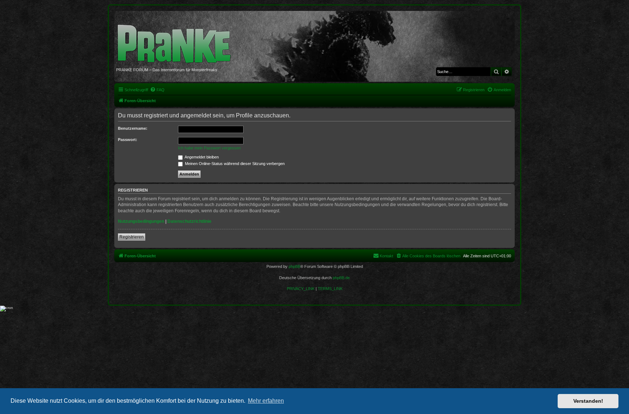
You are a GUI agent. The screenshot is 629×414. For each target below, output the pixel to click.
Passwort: (127, 139)
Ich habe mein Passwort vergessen (209, 148)
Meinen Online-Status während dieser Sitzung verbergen (234, 163)
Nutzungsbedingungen (141, 221)
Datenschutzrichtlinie (189, 221)
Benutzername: (132, 128)
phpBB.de (341, 278)
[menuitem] (157, 89)
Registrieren (131, 237)
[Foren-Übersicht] (176, 40)
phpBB (294, 266)
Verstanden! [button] (588, 401)
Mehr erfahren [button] (266, 401)
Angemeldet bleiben (201, 157)
